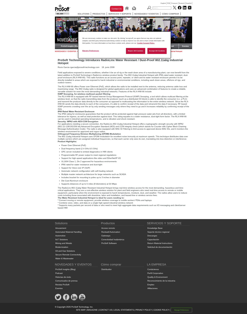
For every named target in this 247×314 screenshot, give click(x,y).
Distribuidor (106, 269)
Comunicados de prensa (66, 281)
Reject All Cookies (135, 51)
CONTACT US (105, 310)
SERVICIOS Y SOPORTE (119, 14)
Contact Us (117, 9)
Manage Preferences (90, 51)
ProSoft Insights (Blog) (70, 46)
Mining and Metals (63, 243)
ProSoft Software (109, 243)
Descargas (152, 236)
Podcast (59, 273)
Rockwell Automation (110, 232)
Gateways (105, 236)
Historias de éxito (63, 277)
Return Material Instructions (159, 243)
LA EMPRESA (84, 17)
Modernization (61, 247)
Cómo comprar (170, 14)
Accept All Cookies (157, 51)
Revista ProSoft (62, 284)
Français (174, 3)
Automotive (60, 236)
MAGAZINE (92, 310)
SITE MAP (80, 310)
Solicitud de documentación (159, 247)
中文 (168, 3)
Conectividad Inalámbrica (112, 239)
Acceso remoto (108, 228)
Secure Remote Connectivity (68, 254)
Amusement (60, 228)
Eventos (185, 46)
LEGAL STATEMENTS (124, 310)
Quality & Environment (157, 277)
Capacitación (153, 239)
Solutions (83, 14)
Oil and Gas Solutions (65, 251)
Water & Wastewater (64, 258)
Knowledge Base (155, 228)
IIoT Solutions (61, 239)
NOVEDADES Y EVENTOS (146, 14)
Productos (98, 14)
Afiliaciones (152, 288)
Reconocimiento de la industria (161, 281)
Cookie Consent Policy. (146, 43)
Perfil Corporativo (155, 273)
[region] (124, 44)
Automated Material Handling (68, 232)
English (163, 3)
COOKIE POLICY (161, 310)
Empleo (150, 284)
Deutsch (182, 3)
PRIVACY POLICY (144, 310)
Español (189, 3)
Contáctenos (153, 269)
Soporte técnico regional (158, 232)
